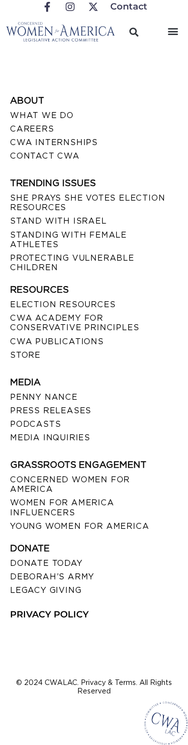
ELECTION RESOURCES (62, 304)
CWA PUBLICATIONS (57, 341)
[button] (172, 31)
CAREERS (32, 129)
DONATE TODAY (46, 563)
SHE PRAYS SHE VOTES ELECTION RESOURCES (87, 202)
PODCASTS (35, 424)
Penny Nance (44, 397)
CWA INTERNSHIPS (54, 142)
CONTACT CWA (45, 156)
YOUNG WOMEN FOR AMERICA (79, 526)
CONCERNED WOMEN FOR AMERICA (70, 484)
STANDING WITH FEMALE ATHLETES (68, 239)
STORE (25, 355)
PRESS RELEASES (50, 410)
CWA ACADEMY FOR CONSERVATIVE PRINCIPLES (74, 322)
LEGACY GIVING (45, 590)
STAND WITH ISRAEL (58, 221)
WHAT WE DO (42, 115)
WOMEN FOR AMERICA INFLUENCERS (62, 507)
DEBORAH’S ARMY (52, 576)
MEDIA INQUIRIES (50, 437)
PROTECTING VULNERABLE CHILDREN (72, 262)
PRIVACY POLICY (49, 614)
